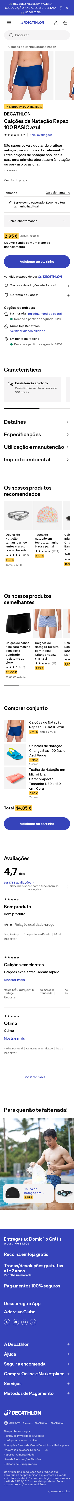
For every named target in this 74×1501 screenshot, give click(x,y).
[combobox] (37, 221)
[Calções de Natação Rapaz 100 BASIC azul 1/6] (28, 75)
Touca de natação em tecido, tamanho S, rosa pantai (46, 540)
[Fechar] (67, 8)
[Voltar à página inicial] (32, 22)
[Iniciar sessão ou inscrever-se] (56, 22)
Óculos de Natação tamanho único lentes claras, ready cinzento (16, 542)
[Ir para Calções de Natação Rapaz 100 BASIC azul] (15, 731)
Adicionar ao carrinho (37, 262)
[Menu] (8, 22)
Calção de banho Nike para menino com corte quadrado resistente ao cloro (18, 652)
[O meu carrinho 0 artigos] (65, 22)
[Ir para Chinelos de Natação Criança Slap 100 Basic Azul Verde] (15, 755)
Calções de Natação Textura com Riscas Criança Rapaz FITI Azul (47, 650)
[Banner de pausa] (60, 8)
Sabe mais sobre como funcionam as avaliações (34, 888)
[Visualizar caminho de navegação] (5, 46)
